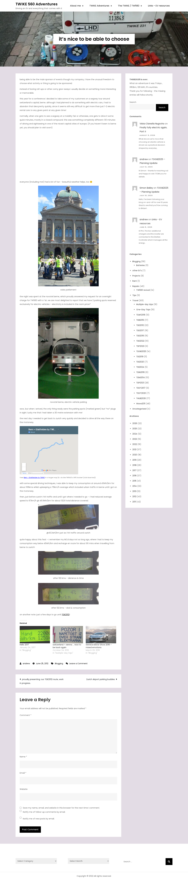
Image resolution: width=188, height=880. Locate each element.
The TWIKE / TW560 (128, 5)
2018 (134, 465)
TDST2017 (140, 388)
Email (23, 773)
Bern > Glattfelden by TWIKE (34, 477)
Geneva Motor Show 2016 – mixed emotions (99, 646)
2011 (134, 501)
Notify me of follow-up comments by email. (44, 812)
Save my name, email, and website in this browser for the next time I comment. (61, 808)
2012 (134, 496)
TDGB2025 (141, 351)
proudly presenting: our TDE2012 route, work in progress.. (41, 681)
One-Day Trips (143, 309)
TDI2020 (140, 361)
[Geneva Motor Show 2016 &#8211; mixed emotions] (101, 634)
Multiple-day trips (144, 304)
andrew (26, 663)
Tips (134, 295)
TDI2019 (139, 356)
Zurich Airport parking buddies (100, 679)
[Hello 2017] (35, 634)
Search (133, 102)
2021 (134, 449)
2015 (134, 480)
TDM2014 (140, 377)
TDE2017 (140, 330)
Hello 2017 (24, 644)
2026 (134, 423)
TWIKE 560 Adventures (37, 4)
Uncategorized (139, 408)
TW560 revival (143, 290)
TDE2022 (140, 341)
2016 (134, 475)
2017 (134, 470)
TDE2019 (140, 335)
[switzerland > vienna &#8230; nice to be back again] (68, 634)
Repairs (135, 286)
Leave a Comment (78, 663)
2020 (134, 454)
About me (75, 5)
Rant (134, 281)
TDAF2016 (140, 314)
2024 (134, 433)
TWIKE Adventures (99, 5)
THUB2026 (141, 398)
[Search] (169, 861)
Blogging (59, 663)
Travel (135, 300)
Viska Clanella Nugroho (152, 123)
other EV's (137, 270)
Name (23, 756)
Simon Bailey (146, 187)
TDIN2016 (140, 372)
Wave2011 (140, 403)
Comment (25, 715)
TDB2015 (140, 320)
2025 (134, 428)
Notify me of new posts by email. (39, 818)
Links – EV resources (159, 5)
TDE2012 (65, 614)
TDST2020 (141, 393)
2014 (134, 486)
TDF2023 (140, 346)
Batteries (140, 265)
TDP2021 (140, 382)
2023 (134, 439)
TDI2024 (140, 367)
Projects (136, 275)
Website (24, 789)
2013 (134, 491)
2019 (134, 460)
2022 (134, 444)
